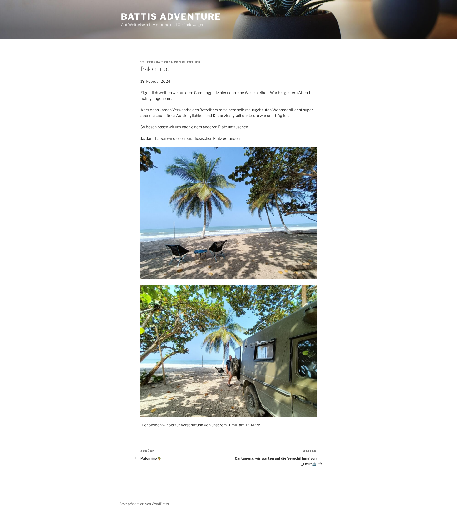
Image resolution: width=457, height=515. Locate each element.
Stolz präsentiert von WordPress (144, 504)
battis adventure (171, 16)
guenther (191, 62)
